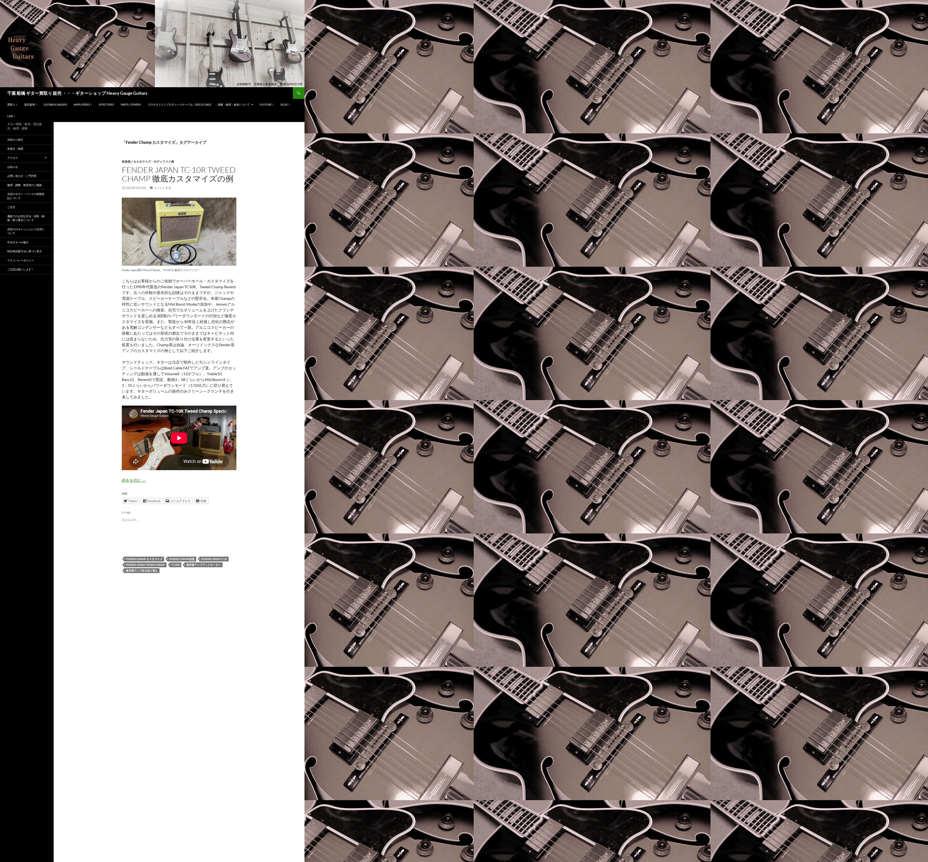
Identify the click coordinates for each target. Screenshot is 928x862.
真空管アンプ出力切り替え (142, 570)
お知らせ (12, 166)
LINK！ (11, 116)
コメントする (162, 188)
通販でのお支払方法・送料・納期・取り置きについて (25, 218)
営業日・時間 (15, 148)
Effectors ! (107, 104)
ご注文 (11, 206)
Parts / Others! (131, 104)
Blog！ (285, 104)
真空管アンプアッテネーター (203, 564)
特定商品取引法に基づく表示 (24, 251)
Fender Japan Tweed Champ (145, 564)
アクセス (12, 157)
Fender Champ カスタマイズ (144, 558)
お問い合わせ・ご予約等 (21, 175)
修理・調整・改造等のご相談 (24, 185)
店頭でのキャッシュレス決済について (25, 231)
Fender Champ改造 (182, 558)
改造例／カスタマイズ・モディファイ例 (148, 161)
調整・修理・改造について (234, 104)
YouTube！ (266, 104)
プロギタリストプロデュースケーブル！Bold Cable (179, 104)
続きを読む (134, 480)
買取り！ (12, 104)
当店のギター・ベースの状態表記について (25, 196)
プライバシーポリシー (20, 260)
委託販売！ (30, 104)
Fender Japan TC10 (214, 558)
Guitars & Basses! (55, 104)
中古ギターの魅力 (18, 242)
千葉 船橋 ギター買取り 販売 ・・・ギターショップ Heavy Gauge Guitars (77, 93)
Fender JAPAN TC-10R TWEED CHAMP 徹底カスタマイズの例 (179, 174)
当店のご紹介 (15, 139)
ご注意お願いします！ (20, 269)
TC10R (176, 564)
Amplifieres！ (83, 104)
